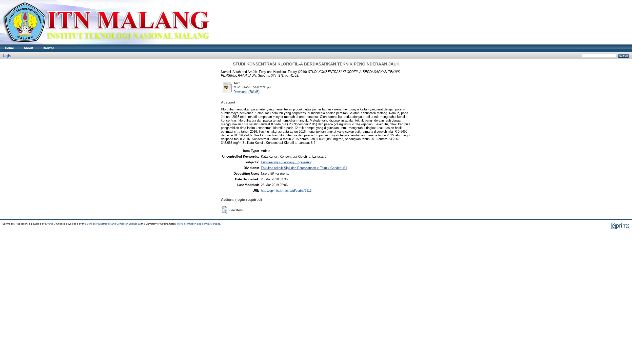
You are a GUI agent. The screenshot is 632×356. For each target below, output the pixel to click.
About (28, 48)
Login (7, 56)
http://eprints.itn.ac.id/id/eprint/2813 (286, 190)
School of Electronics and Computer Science (112, 223)
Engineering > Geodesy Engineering (286, 162)
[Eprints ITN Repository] (106, 43)
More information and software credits (198, 223)
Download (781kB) (246, 92)
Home (9, 48)
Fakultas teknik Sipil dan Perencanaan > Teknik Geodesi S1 (304, 168)
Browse (48, 48)
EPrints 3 (50, 223)
